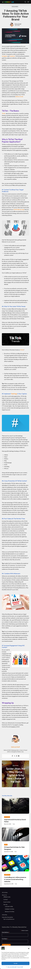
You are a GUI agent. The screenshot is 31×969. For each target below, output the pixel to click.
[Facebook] (12, 756)
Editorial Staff (18, 24)
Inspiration (7, 874)
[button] (28, 948)
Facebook (12, 56)
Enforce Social (19, 96)
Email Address (6, 932)
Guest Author (6, 902)
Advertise (4, 914)
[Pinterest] (18, 756)
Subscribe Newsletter (7, 917)
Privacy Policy (20, 966)
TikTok (3, 113)
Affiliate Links (6, 897)
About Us (4, 895)
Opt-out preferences (11, 966)
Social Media (15, 6)
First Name (5, 938)
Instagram (4, 56)
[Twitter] (14, 756)
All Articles (5, 892)
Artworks (7, 817)
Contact (5, 899)
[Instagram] (16, 756)
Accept (15, 963)
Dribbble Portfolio (9, 909)
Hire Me (5, 904)
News (6, 844)
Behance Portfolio (9, 911)
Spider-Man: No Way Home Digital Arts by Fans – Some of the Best (15, 774)
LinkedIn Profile (9, 906)
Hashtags (14, 394)
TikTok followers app (18, 209)
